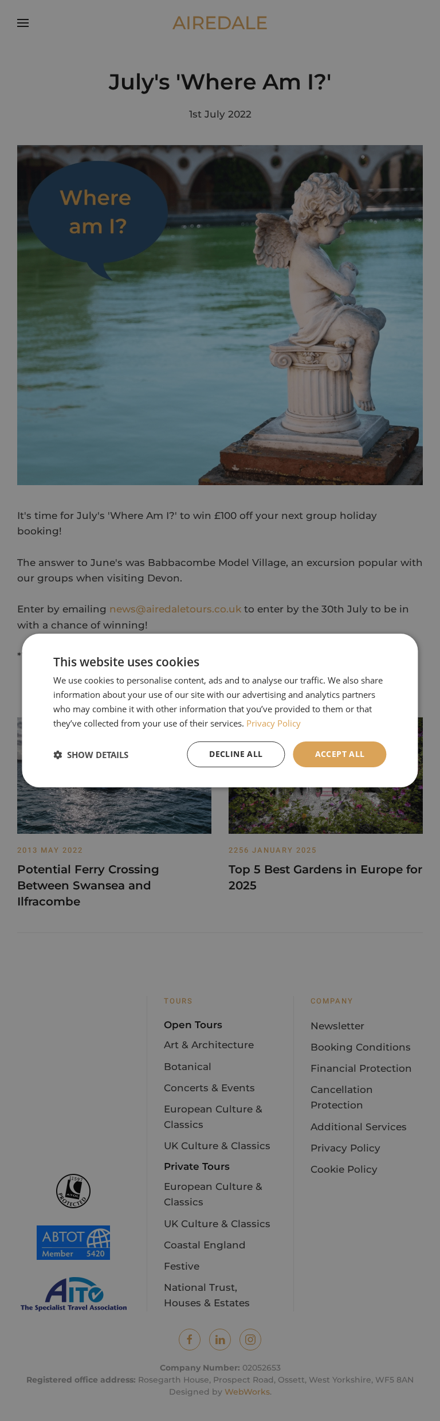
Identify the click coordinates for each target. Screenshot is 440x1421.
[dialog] (220, 710)
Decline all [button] (235, 753)
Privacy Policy (273, 723)
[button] (90, 754)
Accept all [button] (340, 753)
